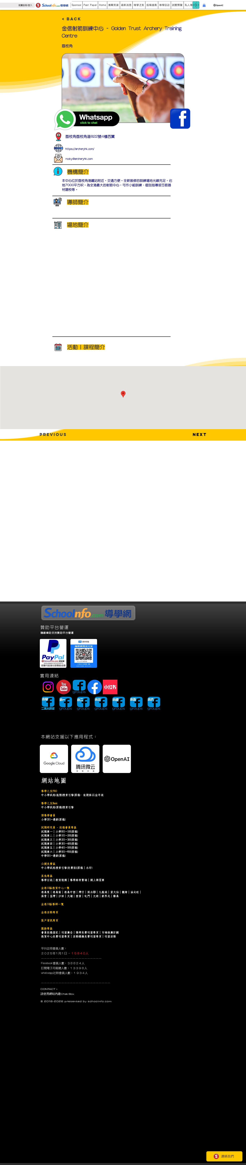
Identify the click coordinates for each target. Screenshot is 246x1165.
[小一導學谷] (66, 704)
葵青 (44, 896)
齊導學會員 (48, 815)
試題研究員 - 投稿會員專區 (59, 827)
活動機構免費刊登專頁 (87, 936)
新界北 (106, 896)
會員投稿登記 (49, 932)
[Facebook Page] (94, 687)
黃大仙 (114, 892)
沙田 (61, 896)
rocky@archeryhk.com (79, 158)
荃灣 (52, 896)
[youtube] (63, 687)
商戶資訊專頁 (49, 920)
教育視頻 (61, 880)
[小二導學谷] (83, 704)
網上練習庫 (97, 880)
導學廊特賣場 (78, 880)
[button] (90, 5)
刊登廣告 (67, 932)
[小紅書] (110, 687)
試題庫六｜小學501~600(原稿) (59, 851)
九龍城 (103, 892)
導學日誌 (47, 880)
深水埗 (91, 892)
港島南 (57, 892)
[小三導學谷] (101, 704)
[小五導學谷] (136, 704)
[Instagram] (48, 687)
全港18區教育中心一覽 (55, 887)
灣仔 (81, 892)
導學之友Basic (49, 803)
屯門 (87, 896)
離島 (116, 896)
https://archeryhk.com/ (79, 149)
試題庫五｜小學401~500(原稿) (59, 847)
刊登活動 (110, 936)
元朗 (96, 896)
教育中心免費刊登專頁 (55, 936)
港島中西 (70, 892)
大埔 (70, 896)
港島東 (45, 892)
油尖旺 (134, 892)
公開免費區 (48, 863)
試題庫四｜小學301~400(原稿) (59, 843)
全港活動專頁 (49, 912)
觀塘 (125, 892)
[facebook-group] (79, 687)
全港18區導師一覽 (52, 904)
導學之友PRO (49, 791)
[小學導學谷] (48, 704)
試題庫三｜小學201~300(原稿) (59, 839)
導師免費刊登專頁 (87, 932)
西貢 (78, 896)
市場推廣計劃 (110, 932)
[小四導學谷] (118, 704)
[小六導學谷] (154, 704)
